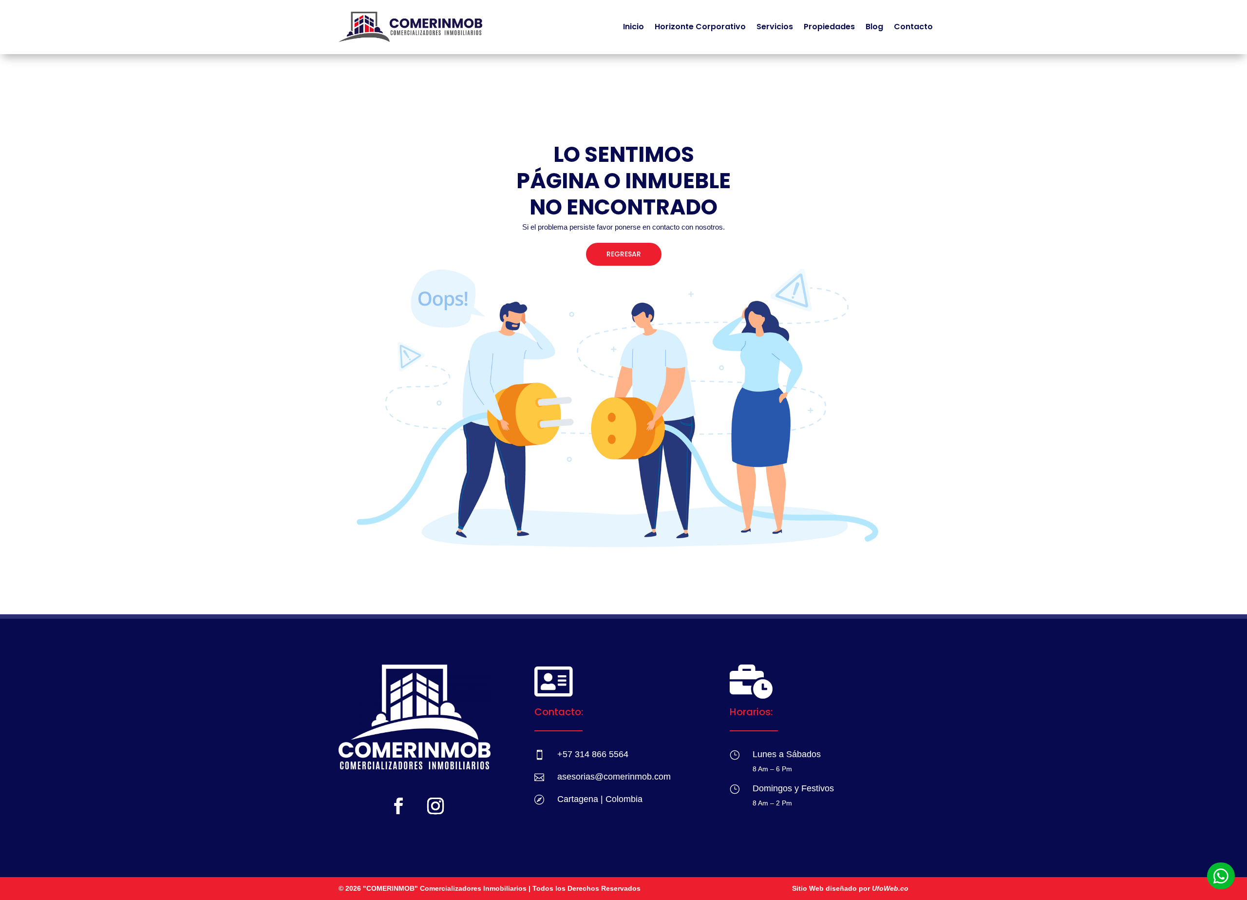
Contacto (913, 26)
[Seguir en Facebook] (398, 805)
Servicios (774, 26)
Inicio (633, 26)
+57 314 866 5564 (592, 754)
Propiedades (829, 26)
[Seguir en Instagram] (435, 805)
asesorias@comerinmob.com (614, 777)
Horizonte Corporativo (700, 26)
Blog (874, 26)
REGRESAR (623, 254)
